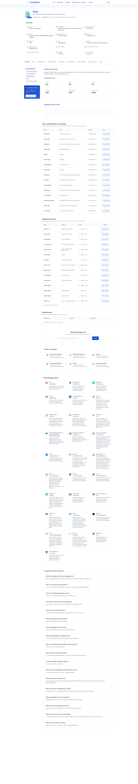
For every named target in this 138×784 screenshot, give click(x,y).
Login (108, 2)
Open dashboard (31, 96)
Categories (67, 2)
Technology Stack (93, 61)
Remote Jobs (60, 2)
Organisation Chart (41, 61)
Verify (95, 338)
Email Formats (62, 61)
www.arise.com (91, 35)
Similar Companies (82, 61)
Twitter (66, 716)
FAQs (100, 61)
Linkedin (61, 716)
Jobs (54, 2)
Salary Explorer (75, 2)
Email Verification (71, 61)
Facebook (71, 716)
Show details (106, 134)
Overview (27, 61)
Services (91, 2)
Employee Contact (52, 61)
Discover (83, 2)
